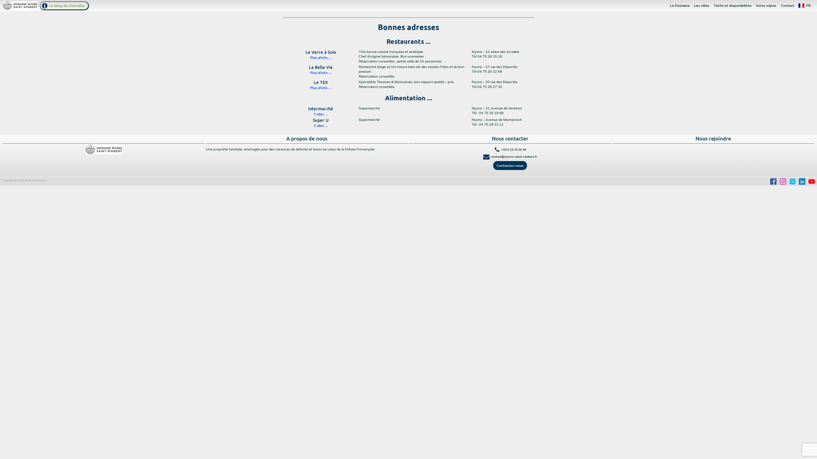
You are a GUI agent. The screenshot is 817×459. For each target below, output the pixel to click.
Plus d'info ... (320, 57)
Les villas (701, 5)
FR (808, 5)
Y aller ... (321, 114)
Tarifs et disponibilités (732, 5)
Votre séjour (766, 5)
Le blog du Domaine (67, 5)
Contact (787, 5)
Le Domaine (680, 5)
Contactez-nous (510, 165)
